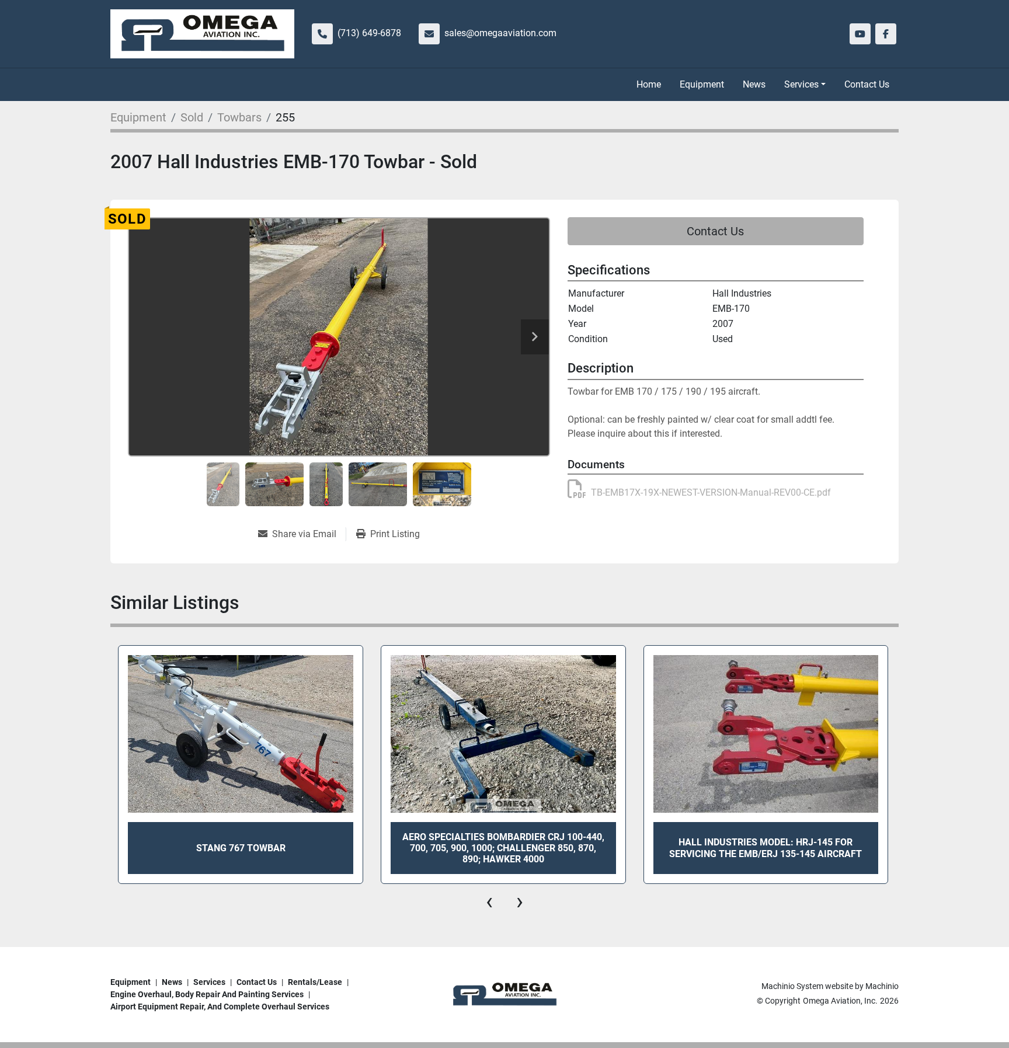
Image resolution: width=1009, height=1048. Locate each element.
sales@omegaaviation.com (500, 33)
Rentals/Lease (315, 982)
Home (648, 84)
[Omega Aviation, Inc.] (504, 994)
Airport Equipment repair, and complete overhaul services (219, 1006)
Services (801, 84)
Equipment (702, 84)
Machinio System (792, 986)
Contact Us (866, 84)
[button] (805, 84)
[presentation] (489, 901)
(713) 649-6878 (369, 33)
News (754, 84)
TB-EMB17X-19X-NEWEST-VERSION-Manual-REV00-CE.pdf (711, 492)
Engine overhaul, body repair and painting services (207, 994)
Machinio (882, 986)
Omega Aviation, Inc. (840, 1000)
